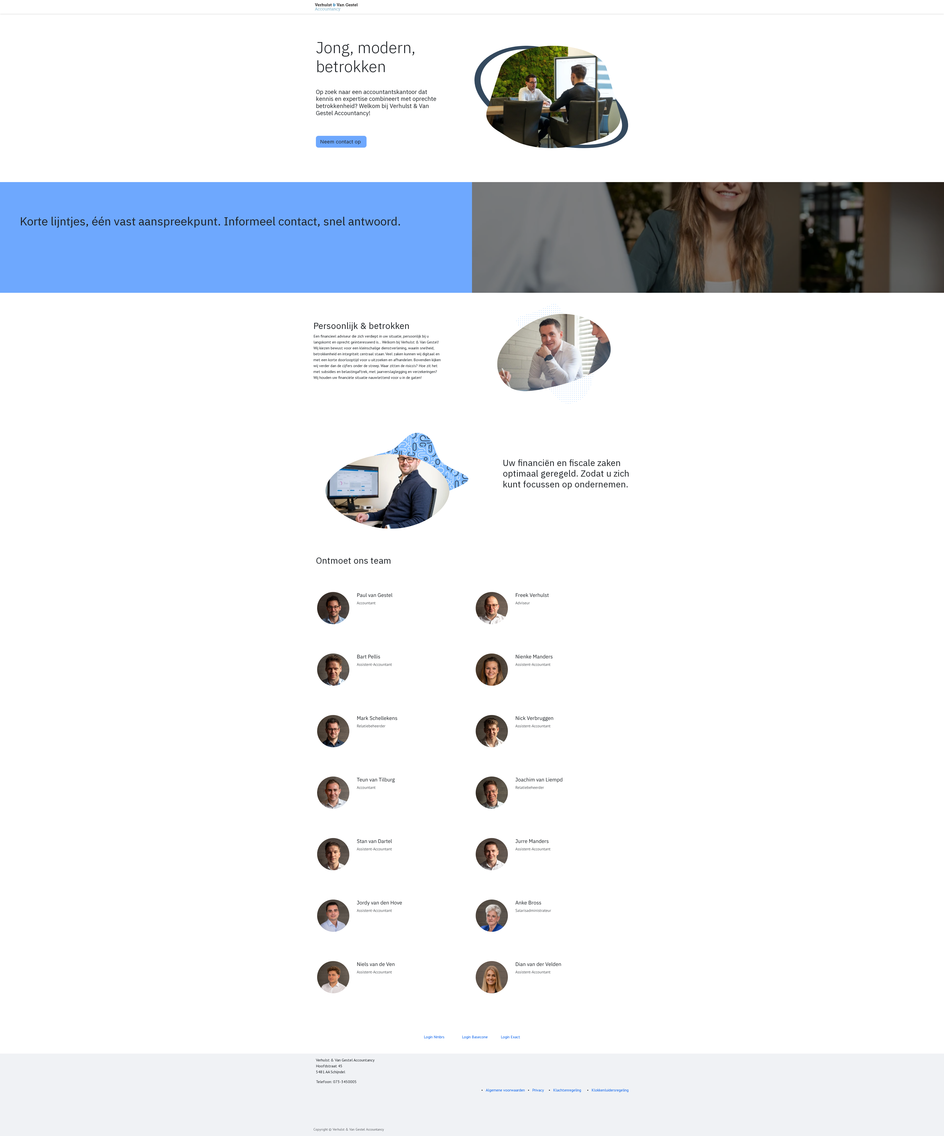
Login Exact (510, 1036)
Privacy (538, 1090)
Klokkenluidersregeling (610, 1090)
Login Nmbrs (434, 1036)
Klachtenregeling (567, 1090)
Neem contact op (341, 142)
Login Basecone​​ (475, 1036)
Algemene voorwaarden (505, 1090)
